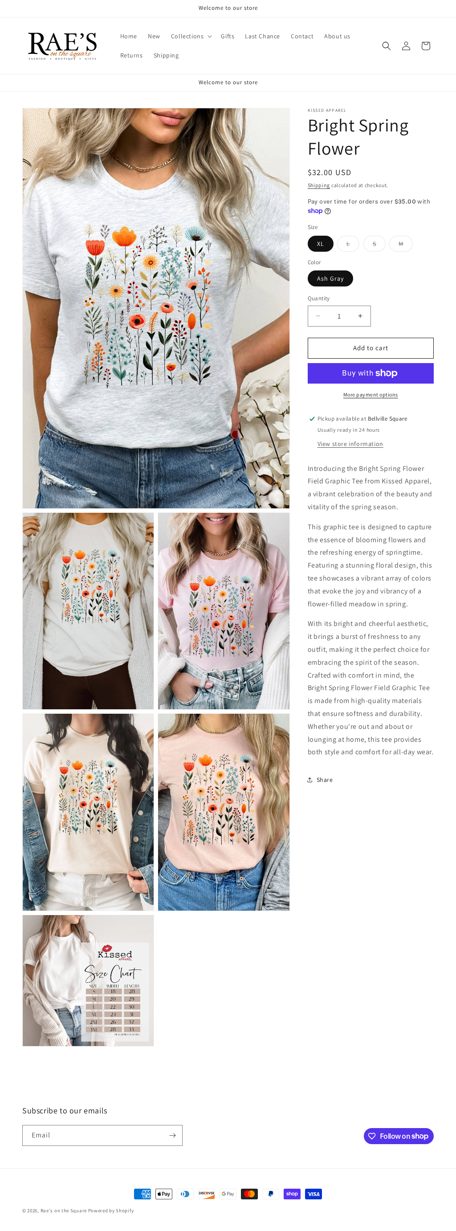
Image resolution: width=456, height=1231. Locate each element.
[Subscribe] (172, 1135)
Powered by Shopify (111, 1210)
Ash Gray (330, 278)
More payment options (370, 394)
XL (320, 244)
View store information (350, 444)
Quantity (319, 298)
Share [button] (325, 780)
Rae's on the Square (64, 1210)
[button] (191, 36)
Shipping (319, 185)
